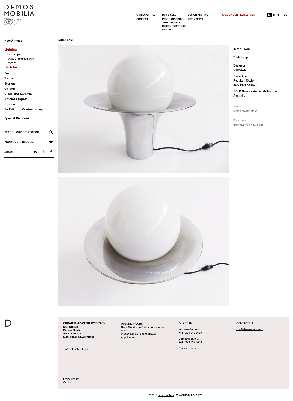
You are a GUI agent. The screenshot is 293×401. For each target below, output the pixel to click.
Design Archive (198, 15)
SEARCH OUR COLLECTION (21, 132)
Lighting (10, 49)
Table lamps (13, 67)
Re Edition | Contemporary (23, 109)
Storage (10, 83)
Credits (67, 382)
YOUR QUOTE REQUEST (19, 142)
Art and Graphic (15, 99)
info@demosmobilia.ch (249, 329)
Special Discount (16, 118)
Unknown (239, 69)
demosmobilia (166, 395)
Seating (9, 73)
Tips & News (195, 19)
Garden (9, 104)
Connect (142, 19)
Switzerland (87, 337)
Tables (9, 78)
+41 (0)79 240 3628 (190, 332)
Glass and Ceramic (18, 93)
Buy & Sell (169, 15)
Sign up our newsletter (238, 15)
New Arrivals (13, 40)
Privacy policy (71, 379)
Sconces (11, 63)
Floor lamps (13, 54)
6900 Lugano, (71, 337)
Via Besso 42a (72, 333)
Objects (10, 88)
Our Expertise (145, 15)
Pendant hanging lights (20, 58)
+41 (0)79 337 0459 (190, 342)
